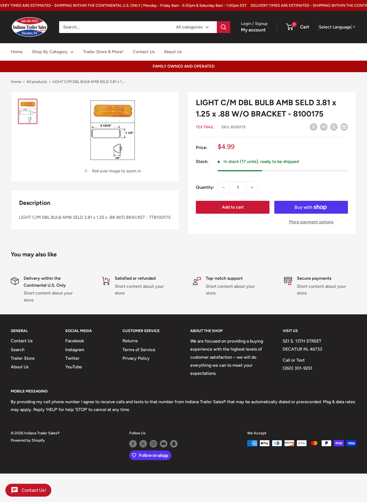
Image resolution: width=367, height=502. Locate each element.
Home (17, 51)
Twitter (72, 358)
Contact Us (143, 51)
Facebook (74, 340)
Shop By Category (50, 51)
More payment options (311, 221)
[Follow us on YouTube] (163, 444)
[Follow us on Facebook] (133, 444)
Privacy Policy (136, 358)
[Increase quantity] (252, 187)
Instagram (74, 349)
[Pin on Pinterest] (324, 127)
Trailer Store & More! (103, 51)
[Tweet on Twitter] (334, 127)
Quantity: (205, 187)
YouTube (73, 366)
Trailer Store (23, 358)
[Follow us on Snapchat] (174, 444)
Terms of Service (139, 349)
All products (37, 81)
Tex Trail (205, 127)
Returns (130, 340)
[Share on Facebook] (313, 127)
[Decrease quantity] (223, 187)
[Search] (223, 27)
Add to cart (233, 207)
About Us (173, 51)
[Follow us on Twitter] (143, 444)
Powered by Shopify (28, 440)
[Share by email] (344, 127)
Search (17, 349)
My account (253, 29)
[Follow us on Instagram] (153, 444)
